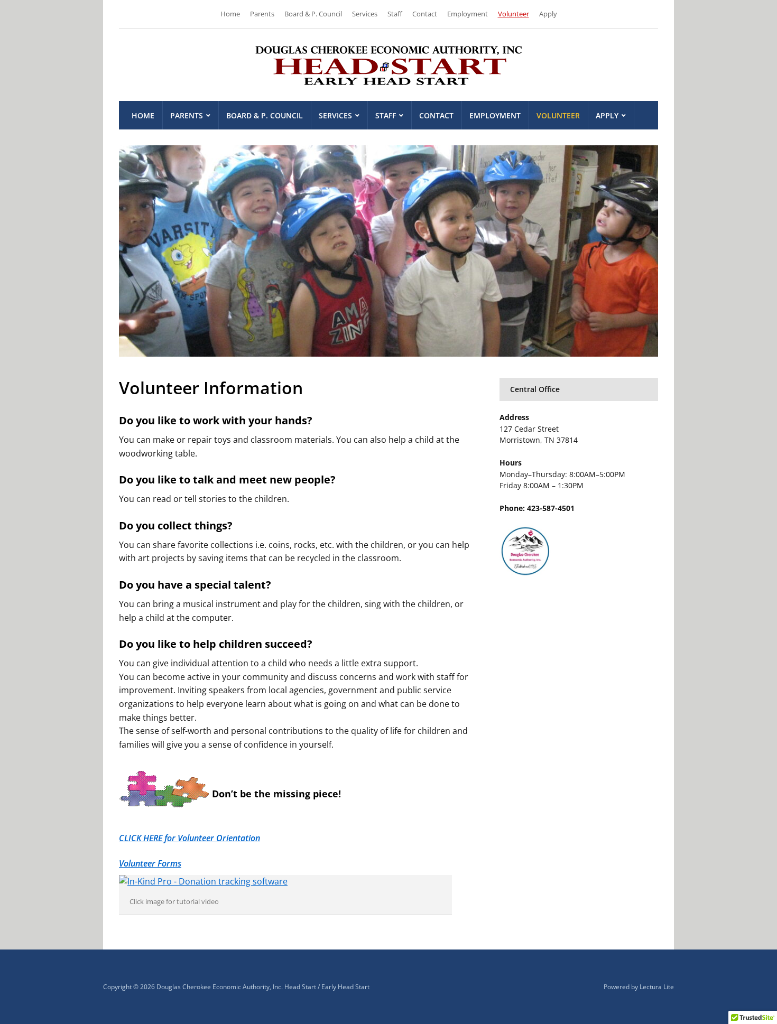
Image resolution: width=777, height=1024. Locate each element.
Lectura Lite (657, 986)
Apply (548, 13)
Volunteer (513, 13)
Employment (467, 13)
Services (364, 13)
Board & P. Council (313, 13)
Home (230, 13)
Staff (394, 13)
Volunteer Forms (150, 863)
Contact (424, 13)
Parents (262, 13)
